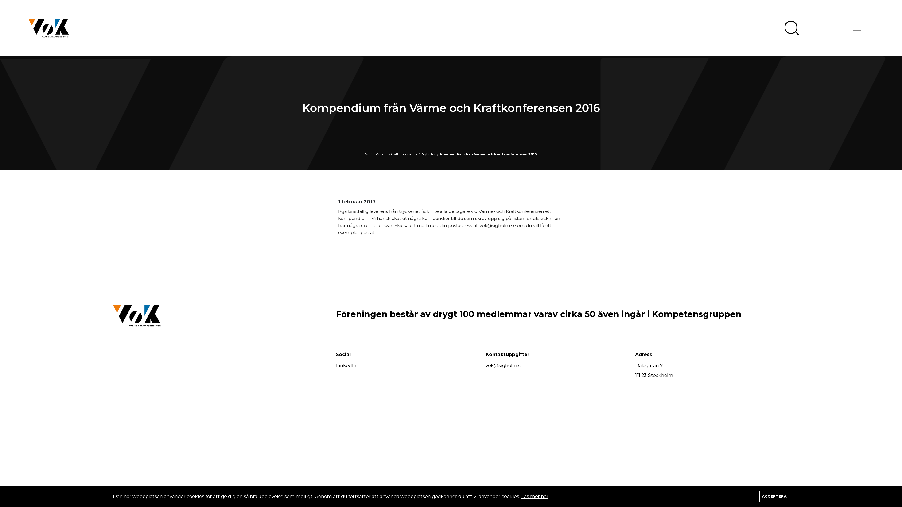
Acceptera (774, 496)
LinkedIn (346, 365)
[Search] (792, 28)
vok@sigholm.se (504, 365)
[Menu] (857, 28)
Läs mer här (534, 496)
